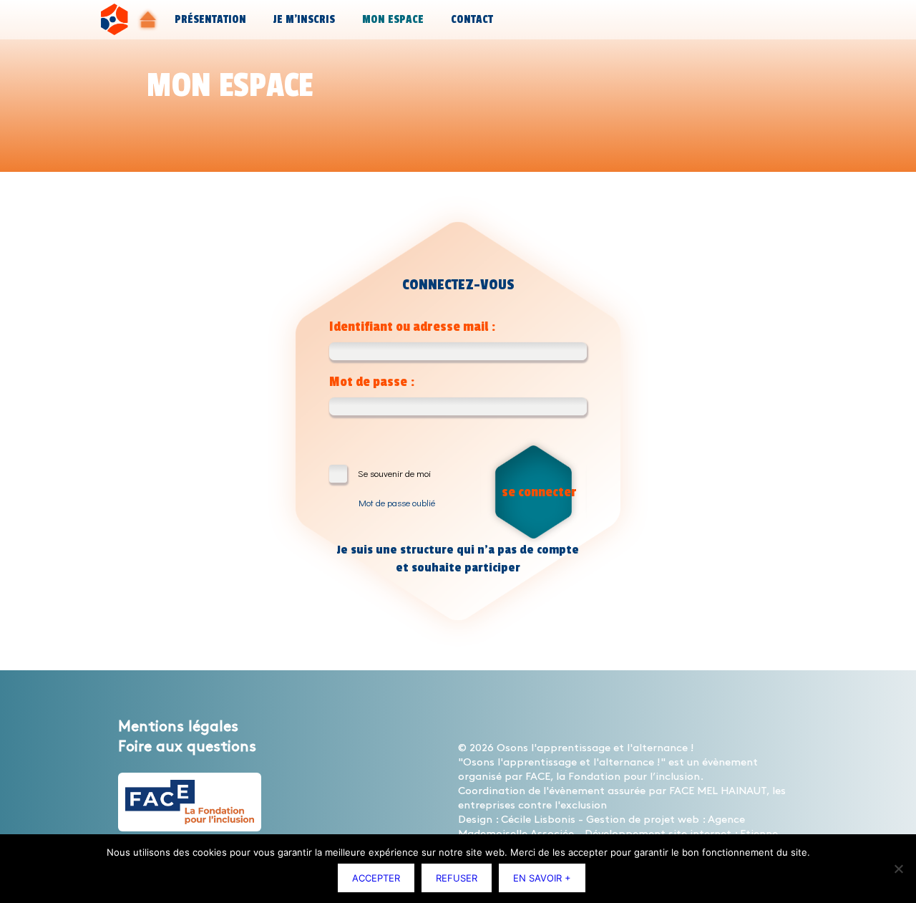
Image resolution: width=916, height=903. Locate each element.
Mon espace (393, 19)
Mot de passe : (371, 381)
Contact (472, 19)
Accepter (376, 878)
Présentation (210, 19)
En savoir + (542, 878)
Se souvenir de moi (394, 473)
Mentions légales (178, 727)
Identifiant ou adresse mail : (412, 326)
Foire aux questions (187, 747)
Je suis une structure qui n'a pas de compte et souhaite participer (458, 558)
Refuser (456, 878)
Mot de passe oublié (397, 502)
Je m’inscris (304, 19)
